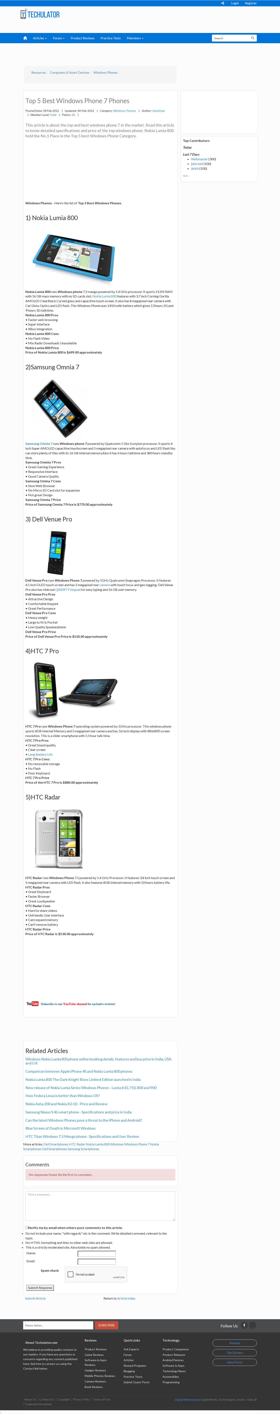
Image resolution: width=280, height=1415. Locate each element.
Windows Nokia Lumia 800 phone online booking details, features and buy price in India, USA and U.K (98, 1061)
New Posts (234, 1362)
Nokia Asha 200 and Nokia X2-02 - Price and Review (66, 1104)
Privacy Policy (81, 1399)
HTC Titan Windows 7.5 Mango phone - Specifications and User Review (82, 1136)
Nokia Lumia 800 (104, 296)
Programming (171, 1382)
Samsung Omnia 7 (38, 443)
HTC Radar (77, 1144)
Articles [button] (39, 38)
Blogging (129, 1371)
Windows (117, 1144)
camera (104, 585)
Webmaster (199, 159)
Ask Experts (131, 1349)
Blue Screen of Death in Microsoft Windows (60, 1128)
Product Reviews (82, 38)
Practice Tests (111, 38)
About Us (30, 1399)
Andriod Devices (173, 1360)
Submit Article (35, 1298)
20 (73, 114)
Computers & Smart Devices (69, 72)
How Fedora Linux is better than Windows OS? (62, 1095)
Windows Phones (105, 72)
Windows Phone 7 (136, 1144)
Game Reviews (94, 1354)
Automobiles (171, 1376)
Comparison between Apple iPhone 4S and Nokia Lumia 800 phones (78, 1071)
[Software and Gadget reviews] (40, 13)
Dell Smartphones (56, 1144)
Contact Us (46, 1399)
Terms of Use (101, 1399)
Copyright (63, 1399)
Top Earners (234, 1352)
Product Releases (174, 1354)
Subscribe (106, 1325)
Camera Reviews (95, 1381)
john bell (197, 164)
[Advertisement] (118, 53)
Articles (129, 1360)
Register (251, 3)
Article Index (126, 1298)
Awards (234, 1343)
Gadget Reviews (95, 1370)
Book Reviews (94, 1387)
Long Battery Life (40, 754)
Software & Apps (173, 1365)
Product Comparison (176, 1349)
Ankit (195, 168)
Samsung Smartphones (83, 1149)
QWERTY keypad (68, 589)
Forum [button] (58, 38)
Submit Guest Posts (137, 1382)
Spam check (50, 1270)
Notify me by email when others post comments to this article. (75, 1228)
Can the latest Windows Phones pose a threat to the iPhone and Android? (83, 1120)
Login (235, 3)
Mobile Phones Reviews (100, 1376)
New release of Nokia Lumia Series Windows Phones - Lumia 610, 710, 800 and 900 (90, 1087)
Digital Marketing (186, 1399)
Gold (53, 114)
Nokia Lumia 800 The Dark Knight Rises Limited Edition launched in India (83, 1079)
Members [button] (134, 38)
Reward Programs (135, 1365)
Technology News (174, 1371)
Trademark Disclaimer (38, 1404)
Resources (38, 72)
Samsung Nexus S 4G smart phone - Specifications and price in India (78, 1112)
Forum (128, 1354)
